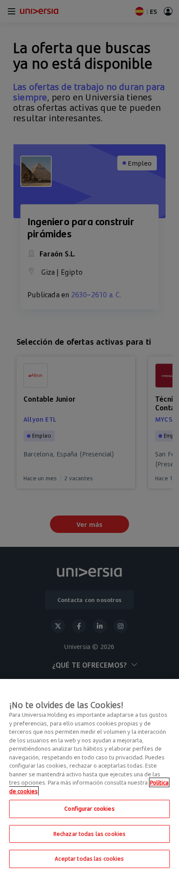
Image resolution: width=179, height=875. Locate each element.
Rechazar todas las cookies (89, 834)
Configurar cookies (89, 808)
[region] (89, 777)
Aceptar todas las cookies (89, 858)
